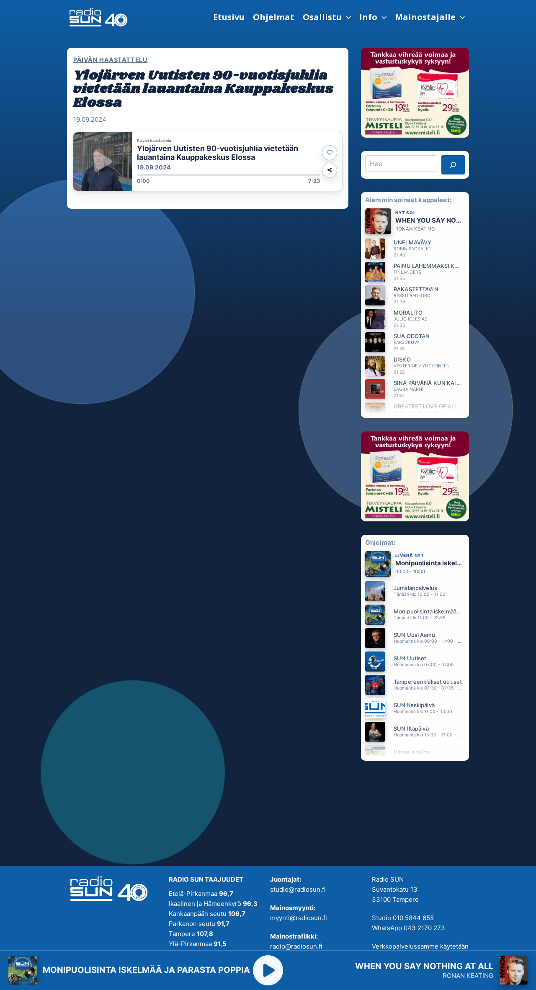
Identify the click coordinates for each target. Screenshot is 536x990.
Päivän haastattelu (110, 59)
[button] (327, 17)
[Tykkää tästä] (329, 152)
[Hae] (453, 164)
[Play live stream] (268, 970)
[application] (346, 17)
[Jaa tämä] (329, 170)
